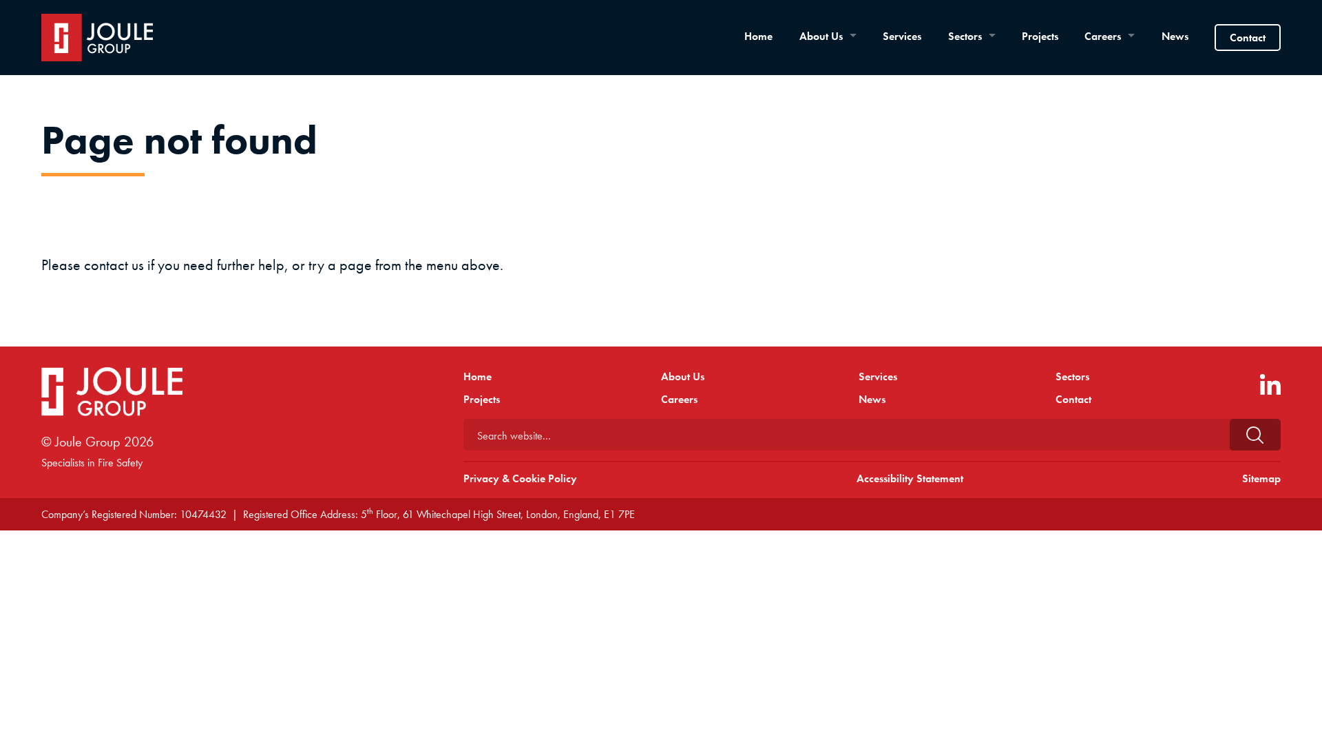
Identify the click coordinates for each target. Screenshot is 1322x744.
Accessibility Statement (910, 478)
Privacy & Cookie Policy (520, 478)
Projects (1040, 36)
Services (902, 36)
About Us (821, 36)
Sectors (965, 36)
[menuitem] (758, 36)
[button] (1255, 435)
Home (758, 36)
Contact (1248, 37)
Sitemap (1261, 478)
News (1175, 36)
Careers (1102, 36)
